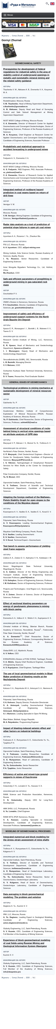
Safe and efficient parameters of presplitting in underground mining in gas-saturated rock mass (27, 282)
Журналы (5, 36)
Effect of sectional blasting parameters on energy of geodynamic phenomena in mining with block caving (26, 606)
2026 (28, 36)
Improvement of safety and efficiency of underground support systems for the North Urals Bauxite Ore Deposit (26, 316)
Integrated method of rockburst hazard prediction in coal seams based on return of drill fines (25, 192)
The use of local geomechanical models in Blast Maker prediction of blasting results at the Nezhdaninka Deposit (28, 676)
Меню (10, 15)
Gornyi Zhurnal (17, 36)
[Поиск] (47, 4)
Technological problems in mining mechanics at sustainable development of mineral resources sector (28, 391)
